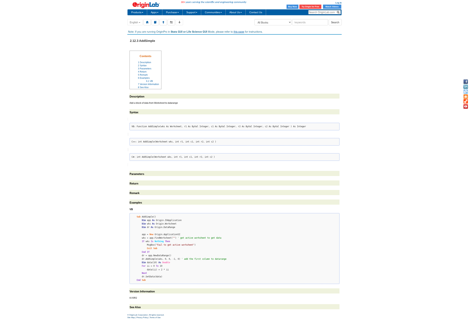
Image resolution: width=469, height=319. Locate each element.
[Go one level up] (163, 22)
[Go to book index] (155, 22)
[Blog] (465, 91)
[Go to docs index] (147, 22)
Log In (338, 3)
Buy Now (292, 7)
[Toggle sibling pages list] (171, 22)
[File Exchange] (465, 101)
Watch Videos (332, 7)
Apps (154, 12)
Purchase (171, 12)
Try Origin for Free (310, 7)
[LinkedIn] (465, 86)
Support (190, 12)
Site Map (131, 317)
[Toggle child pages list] (179, 22)
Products (136, 12)
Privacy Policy (142, 317)
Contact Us (255, 12)
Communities (212, 12)
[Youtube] (465, 106)
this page (239, 31)
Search (335, 22)
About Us (234, 12)
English (134, 22)
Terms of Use (155, 317)
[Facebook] (465, 81)
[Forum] (465, 96)
